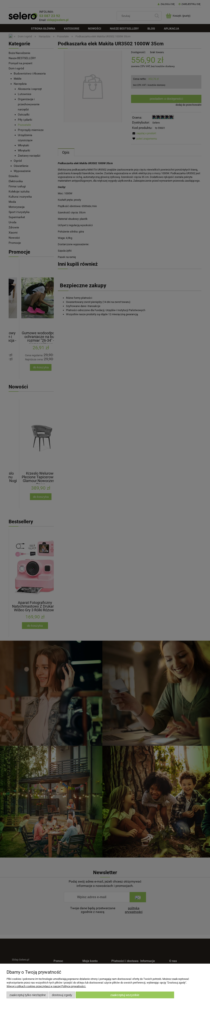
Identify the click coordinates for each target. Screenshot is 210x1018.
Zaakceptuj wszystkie (124, 995)
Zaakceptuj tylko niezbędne (27, 995)
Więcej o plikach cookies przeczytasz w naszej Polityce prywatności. (46, 986)
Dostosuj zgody (62, 995)
